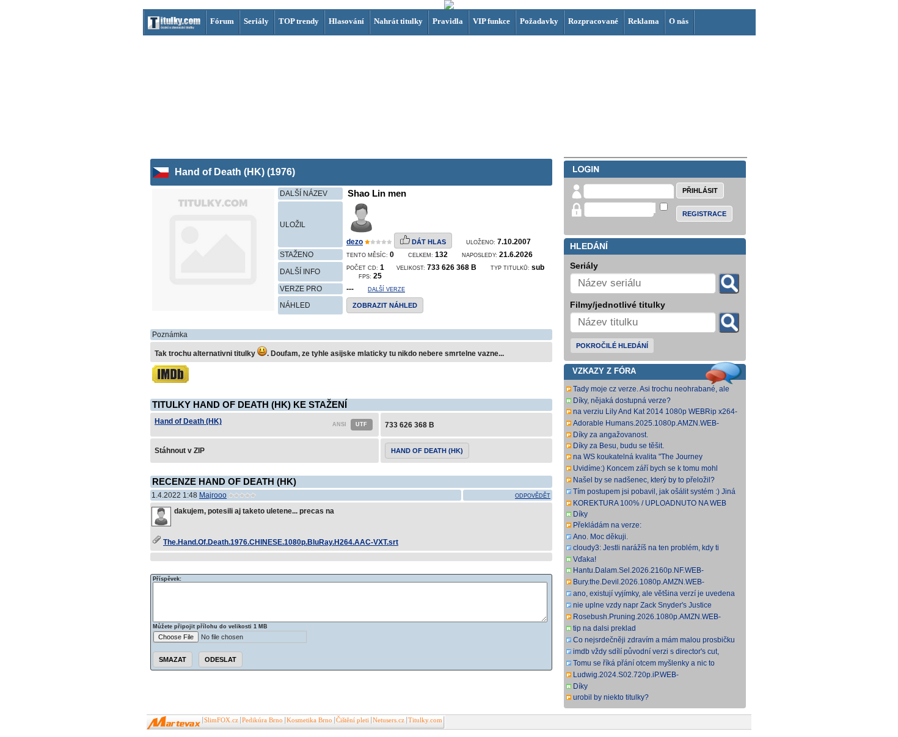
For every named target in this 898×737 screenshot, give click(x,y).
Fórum (222, 21)
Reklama (643, 21)
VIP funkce (491, 21)
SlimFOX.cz (221, 720)
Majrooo (213, 495)
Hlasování (346, 21)
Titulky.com (425, 720)
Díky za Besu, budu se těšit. (618, 445)
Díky (580, 514)
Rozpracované (593, 21)
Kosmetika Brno (309, 720)
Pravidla (448, 21)
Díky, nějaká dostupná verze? (622, 400)
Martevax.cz (174, 723)
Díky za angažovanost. (610, 434)
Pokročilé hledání (612, 345)
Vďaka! (584, 559)
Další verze (386, 289)
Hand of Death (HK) (188, 421)
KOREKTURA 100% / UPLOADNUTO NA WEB (649, 503)
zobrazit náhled (384, 305)
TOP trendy (299, 21)
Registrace (704, 213)
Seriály (256, 21)
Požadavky (539, 21)
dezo (354, 242)
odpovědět (532, 496)
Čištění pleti (352, 720)
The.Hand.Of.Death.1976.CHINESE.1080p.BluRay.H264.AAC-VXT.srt (280, 542)
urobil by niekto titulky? (611, 697)
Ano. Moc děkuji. (600, 536)
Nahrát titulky (398, 21)
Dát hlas (428, 241)
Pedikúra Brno (262, 720)
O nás (678, 21)
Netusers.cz (388, 720)
